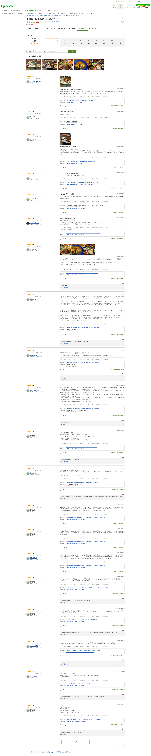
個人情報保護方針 (41, 752)
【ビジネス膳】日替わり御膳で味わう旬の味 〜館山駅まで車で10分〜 (81, 447)
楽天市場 (139, 1)
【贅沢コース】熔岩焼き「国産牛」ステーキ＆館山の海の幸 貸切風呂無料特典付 (84, 719)
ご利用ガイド (117, 1)
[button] (33, 64)
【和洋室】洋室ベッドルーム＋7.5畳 (74, 102)
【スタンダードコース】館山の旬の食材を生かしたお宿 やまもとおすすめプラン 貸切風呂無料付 (87, 588)
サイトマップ (124, 1)
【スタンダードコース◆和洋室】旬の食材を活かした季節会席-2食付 (80, 100)
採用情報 (59, 752)
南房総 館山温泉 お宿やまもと (43, 18)
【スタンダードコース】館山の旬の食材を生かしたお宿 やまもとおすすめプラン (83, 182)
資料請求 (69, 752)
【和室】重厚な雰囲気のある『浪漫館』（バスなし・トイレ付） (80, 184)
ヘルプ (111, 1)
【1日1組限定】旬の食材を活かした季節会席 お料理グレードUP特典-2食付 (82, 408)
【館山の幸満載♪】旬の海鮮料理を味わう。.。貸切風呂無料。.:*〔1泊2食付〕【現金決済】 (85, 517)
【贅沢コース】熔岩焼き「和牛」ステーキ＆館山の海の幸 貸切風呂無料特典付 (83, 650)
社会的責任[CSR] (51, 752)
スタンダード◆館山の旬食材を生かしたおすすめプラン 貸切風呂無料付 (82, 273)
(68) (61, 28)
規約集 (64, 752)
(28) (82, 28)
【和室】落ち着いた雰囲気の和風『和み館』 (75, 208)
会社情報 (33, 752)
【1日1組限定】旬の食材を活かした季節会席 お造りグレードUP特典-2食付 (82, 327)
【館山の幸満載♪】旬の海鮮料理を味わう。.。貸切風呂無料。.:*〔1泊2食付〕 (82, 482)
